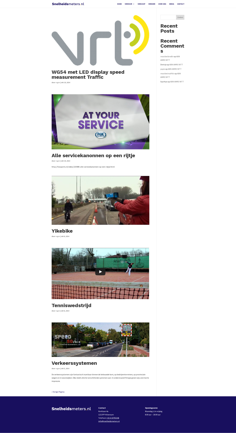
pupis (162, 69)
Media (171, 4)
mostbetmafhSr (167, 73)
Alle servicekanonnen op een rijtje (93, 155)
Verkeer (151, 4)
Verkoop (141, 4)
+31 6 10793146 (112, 418)
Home (119, 4)
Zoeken (180, 17)
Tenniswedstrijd (71, 305)
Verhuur (128, 4)
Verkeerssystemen (74, 363)
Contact (180, 4)
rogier (58, 82)
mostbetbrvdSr (166, 56)
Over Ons (162, 4)
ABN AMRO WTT (176, 64)
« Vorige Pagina (58, 392)
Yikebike (62, 231)
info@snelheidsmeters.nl (109, 421)
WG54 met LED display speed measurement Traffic (88, 74)
